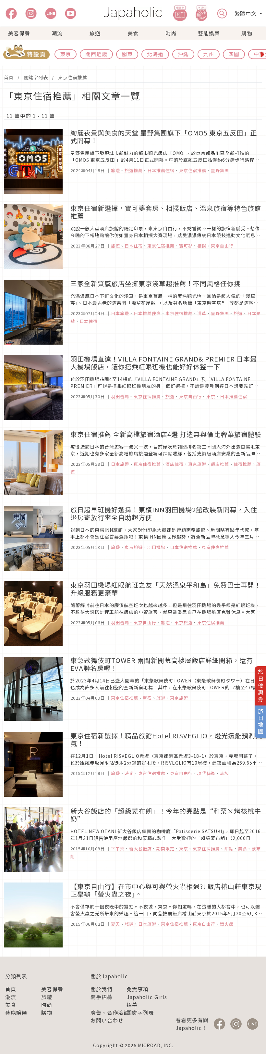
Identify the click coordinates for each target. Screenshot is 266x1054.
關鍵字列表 (36, 77)
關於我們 (102, 989)
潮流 (57, 33)
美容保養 (19, 33)
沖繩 (183, 54)
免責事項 (138, 989)
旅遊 (95, 33)
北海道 (155, 54)
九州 (208, 54)
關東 (127, 54)
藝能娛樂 (209, 33)
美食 (133, 33)
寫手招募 (102, 997)
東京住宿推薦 (72, 77)
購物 (246, 33)
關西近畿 (96, 54)
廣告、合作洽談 (110, 1012)
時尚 (170, 33)
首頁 (9, 77)
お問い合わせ (107, 1020)
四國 (233, 54)
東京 (65, 54)
